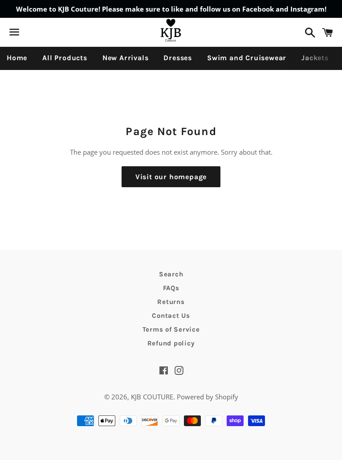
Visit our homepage (171, 176)
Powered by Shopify (207, 396)
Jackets (315, 57)
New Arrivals (125, 57)
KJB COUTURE (152, 396)
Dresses (177, 57)
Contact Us (171, 316)
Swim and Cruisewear (246, 57)
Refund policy (171, 343)
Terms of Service (171, 329)
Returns (170, 302)
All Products (64, 57)
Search (171, 274)
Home (17, 57)
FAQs (171, 288)
